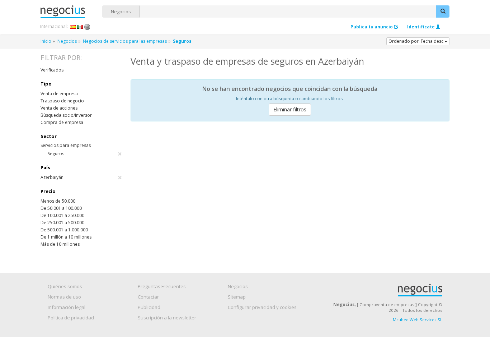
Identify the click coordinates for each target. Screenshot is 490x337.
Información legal (66, 307)
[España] (73, 26)
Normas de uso (64, 296)
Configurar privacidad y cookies (262, 307)
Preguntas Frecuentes (162, 286)
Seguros (85, 153)
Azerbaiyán (81, 177)
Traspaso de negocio (62, 101)
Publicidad (149, 307)
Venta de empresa (59, 94)
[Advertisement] (290, 180)
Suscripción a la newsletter (167, 317)
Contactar (148, 296)
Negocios (121, 11)
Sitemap (237, 296)
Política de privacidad (71, 317)
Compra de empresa (62, 122)
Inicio (46, 41)
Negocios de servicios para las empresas (125, 41)
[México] (80, 26)
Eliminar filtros (289, 109)
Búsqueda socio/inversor (66, 115)
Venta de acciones (59, 108)
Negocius (71, 11)
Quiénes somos (65, 286)
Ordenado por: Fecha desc (416, 41)
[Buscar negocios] (442, 11)
